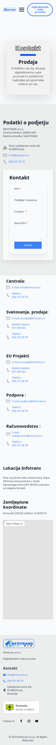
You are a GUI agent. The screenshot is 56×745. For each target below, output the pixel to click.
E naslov (20, 211)
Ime (17, 188)
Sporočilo (21, 223)
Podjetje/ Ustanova (25, 200)
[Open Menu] (21, 9)
